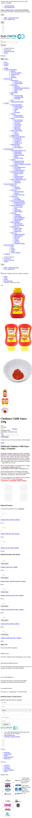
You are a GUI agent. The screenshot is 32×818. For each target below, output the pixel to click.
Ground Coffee (18, 83)
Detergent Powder (19, 161)
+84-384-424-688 (9, 6)
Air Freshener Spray (19, 167)
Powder (16, 239)
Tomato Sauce (18, 121)
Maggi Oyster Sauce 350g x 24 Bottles (10, 547)
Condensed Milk (18, 97)
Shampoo (16, 187)
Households (13, 480)
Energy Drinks (18, 89)
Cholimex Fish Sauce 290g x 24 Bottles (10, 623)
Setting (6, 65)
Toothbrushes (18, 216)
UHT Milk (17, 98)
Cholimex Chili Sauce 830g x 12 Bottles (10, 519)
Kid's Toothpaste (18, 219)
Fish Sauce (17, 127)
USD (2, 14)
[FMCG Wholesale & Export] (13, 38)
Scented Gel (17, 168)
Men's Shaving (18, 223)
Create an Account (9, 51)
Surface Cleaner (18, 158)
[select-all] (21, 509)
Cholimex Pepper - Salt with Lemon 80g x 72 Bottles (13, 581)
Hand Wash (17, 210)
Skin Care (17, 237)
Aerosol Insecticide (19, 170)
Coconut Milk (18, 107)
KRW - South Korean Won (11, 17)
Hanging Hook (18, 178)
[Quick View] (4, 589)
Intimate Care (18, 231)
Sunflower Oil (18, 143)
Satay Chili (17, 126)
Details (2, 442)
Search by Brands (9, 770)
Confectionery (5, 480)
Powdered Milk (18, 95)
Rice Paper (17, 146)
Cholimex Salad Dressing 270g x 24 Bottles (11, 638)
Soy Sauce (17, 123)
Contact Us (7, 767)
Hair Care (17, 242)
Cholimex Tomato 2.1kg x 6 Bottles (9, 567)
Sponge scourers (18, 173)
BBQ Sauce (17, 129)
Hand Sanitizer (18, 211)
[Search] (17, 42)
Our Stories (7, 768)
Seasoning (17, 112)
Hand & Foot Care (19, 194)
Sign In (6, 53)
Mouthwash (17, 220)
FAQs (5, 771)
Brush (16, 175)
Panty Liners (17, 229)
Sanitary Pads (18, 228)
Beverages (19, 479)
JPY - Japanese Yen (9, 19)
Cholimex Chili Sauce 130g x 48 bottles (10, 533)
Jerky (15, 132)
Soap (15, 208)
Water (15, 91)
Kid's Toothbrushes (19, 217)
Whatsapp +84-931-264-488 (12, 736)
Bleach (16, 156)
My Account (7, 49)
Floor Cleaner (18, 153)
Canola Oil (17, 141)
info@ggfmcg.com (9, 7)
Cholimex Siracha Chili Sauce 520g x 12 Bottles (12, 609)
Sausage (16, 133)
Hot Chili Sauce (18, 120)
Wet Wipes (17, 181)
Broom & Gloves (19, 176)
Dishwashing (17, 152)
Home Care (7, 758)
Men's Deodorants (19, 225)
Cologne (16, 240)
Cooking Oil (17, 138)
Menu (5, 62)
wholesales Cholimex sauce (10, 467)
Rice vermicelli (18, 147)
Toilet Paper (17, 182)
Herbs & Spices (18, 106)
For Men (16, 197)
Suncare (16, 193)
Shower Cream (18, 207)
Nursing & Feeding (19, 243)
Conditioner (17, 188)
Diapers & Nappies (19, 234)
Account (6, 63)
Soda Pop (17, 86)
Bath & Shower (18, 236)
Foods (5, 278)
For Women (17, 199)
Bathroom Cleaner (19, 155)
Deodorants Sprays (19, 203)
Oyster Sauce (18, 124)
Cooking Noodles (19, 117)
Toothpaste (17, 214)
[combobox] (8, 42)
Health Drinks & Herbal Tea (22, 88)
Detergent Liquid (19, 162)
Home (5, 276)
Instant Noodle (18, 115)
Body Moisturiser (19, 191)
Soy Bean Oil (18, 139)
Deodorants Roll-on (19, 202)
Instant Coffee (18, 82)
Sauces (6, 279)
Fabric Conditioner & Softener (22, 164)
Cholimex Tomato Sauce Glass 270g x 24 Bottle (12, 595)
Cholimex (14, 429)
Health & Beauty (8, 757)
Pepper (16, 109)
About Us (6, 765)
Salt (15, 111)
